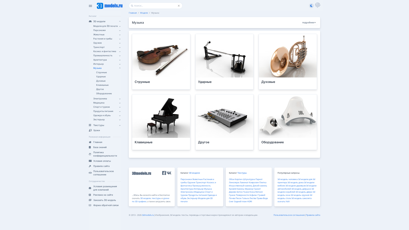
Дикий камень (260, 185)
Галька (245, 198)
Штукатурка (249, 179)
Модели (144, 12)
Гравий (261, 195)
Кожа (252, 191)
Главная (133, 12)
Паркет (258, 179)
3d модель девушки (301, 188)
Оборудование (272, 142)
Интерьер (199, 188)
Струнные (142, 82)
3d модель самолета (301, 198)
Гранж (232, 195)
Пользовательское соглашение (289, 215)
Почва (232, 198)
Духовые (268, 82)
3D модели (145, 198)
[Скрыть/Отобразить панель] (90, 6)
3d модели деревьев (296, 185)
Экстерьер (192, 198)
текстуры (156, 198)
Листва (252, 198)
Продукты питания (197, 195)
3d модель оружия (300, 195)
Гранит (257, 188)
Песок (239, 198)
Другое (203, 142)
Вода (265, 198)
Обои (231, 179)
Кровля (232, 188)
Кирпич (239, 179)
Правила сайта (313, 215)
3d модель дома (296, 182)
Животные (197, 179)
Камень (240, 188)
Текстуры (242, 172)
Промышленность (201, 185)
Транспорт (201, 182)
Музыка (208, 188)
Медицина (199, 191)
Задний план (240, 201)
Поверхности (242, 195)
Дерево (232, 191)
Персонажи (186, 179)
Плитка (262, 182)
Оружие (191, 182)
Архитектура (187, 188)
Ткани (246, 191)
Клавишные (143, 142)
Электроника (187, 191)
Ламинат (244, 182)
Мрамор (249, 188)
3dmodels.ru (148, 215)
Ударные (205, 82)
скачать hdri (284, 201)
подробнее (308, 22)
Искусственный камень (240, 185)
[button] (105, 21)
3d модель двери (304, 191)
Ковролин (254, 182)
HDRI (249, 201)
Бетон (240, 191)
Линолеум (234, 182)
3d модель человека (288, 179)
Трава (259, 198)
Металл (259, 191)
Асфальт (253, 195)
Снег (231, 201)
